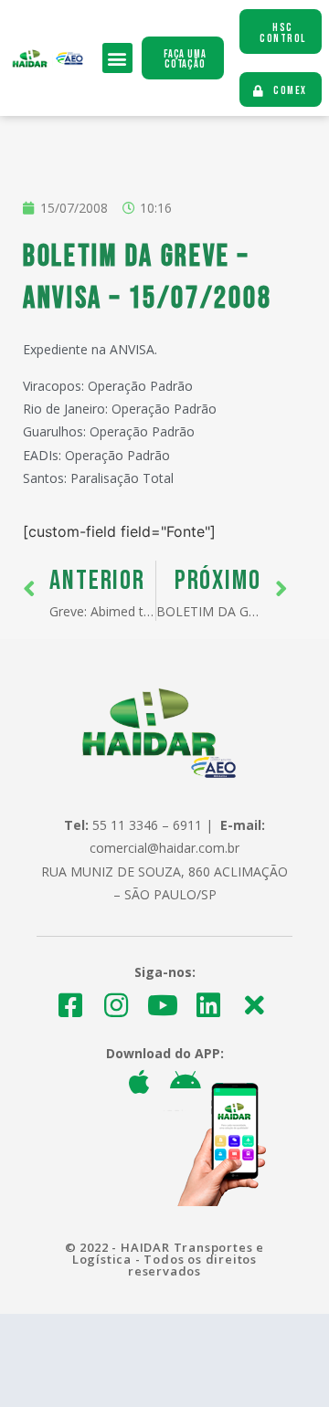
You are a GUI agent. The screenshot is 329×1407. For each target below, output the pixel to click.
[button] (117, 58)
